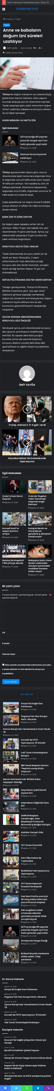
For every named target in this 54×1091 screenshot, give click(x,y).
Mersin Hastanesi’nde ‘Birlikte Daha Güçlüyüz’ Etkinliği (21, 781)
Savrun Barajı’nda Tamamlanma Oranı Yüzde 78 (28, 2)
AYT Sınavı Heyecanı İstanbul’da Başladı (31, 885)
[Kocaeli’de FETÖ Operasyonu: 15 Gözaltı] (11, 743)
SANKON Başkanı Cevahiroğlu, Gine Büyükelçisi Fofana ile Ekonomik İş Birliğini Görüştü (36, 820)
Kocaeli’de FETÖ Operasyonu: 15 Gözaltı (33, 741)
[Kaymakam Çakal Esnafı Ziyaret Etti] (11, 794)
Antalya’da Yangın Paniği (34, 940)
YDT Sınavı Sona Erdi (31, 845)
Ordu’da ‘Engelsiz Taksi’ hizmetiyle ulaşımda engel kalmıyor (37, 500)
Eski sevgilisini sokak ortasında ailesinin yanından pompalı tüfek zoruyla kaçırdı (33, 915)
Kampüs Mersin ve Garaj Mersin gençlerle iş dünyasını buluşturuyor (39, 532)
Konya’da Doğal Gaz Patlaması (32, 705)
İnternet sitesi (8, 654)
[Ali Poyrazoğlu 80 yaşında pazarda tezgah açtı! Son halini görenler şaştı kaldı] (10, 140)
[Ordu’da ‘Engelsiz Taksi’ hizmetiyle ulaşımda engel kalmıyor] (40, 486)
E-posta (6, 643)
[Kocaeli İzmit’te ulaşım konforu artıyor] (14, 518)
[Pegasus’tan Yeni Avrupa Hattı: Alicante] (11, 720)
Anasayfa (9, 19)
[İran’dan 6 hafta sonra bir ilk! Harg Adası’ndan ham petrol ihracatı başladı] (11, 900)
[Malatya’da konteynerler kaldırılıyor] (10, 157)
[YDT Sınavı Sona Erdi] (11, 849)
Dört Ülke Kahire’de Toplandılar (31, 859)
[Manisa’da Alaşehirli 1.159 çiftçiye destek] (14, 551)
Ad (4, 632)
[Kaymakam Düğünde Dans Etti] (11, 806)
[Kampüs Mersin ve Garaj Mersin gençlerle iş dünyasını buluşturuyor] (40, 518)
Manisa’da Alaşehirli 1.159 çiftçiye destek (13, 562)
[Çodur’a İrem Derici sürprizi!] (14, 486)
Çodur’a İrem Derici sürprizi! (12, 497)
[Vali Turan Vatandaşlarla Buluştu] (11, 756)
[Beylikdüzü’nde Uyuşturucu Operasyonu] (11, 874)
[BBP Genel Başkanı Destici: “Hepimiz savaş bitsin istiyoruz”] (11, 769)
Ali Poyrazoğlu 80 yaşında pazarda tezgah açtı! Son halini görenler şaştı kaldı (33, 140)
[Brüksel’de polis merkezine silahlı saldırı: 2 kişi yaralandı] (11, 957)
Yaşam (18, 19)
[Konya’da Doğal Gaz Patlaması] (11, 707)
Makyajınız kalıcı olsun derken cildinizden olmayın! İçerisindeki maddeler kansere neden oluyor (40, 566)
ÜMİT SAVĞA (12, 48)
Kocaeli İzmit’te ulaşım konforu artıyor (10, 531)
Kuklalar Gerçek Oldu (32, 832)
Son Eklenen (27, 694)
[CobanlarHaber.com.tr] (27, 8)
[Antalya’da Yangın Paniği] (11, 944)
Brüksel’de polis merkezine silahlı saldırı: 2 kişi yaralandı (35, 956)
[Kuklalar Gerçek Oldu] (11, 836)
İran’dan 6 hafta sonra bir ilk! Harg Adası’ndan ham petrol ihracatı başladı (34, 899)
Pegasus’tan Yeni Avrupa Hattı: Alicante (34, 718)
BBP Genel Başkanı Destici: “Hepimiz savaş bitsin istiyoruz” (35, 768)
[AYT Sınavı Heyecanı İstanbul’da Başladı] (11, 887)
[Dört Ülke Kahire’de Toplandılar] (11, 862)
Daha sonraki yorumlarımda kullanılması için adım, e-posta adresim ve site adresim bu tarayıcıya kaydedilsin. (27, 669)
